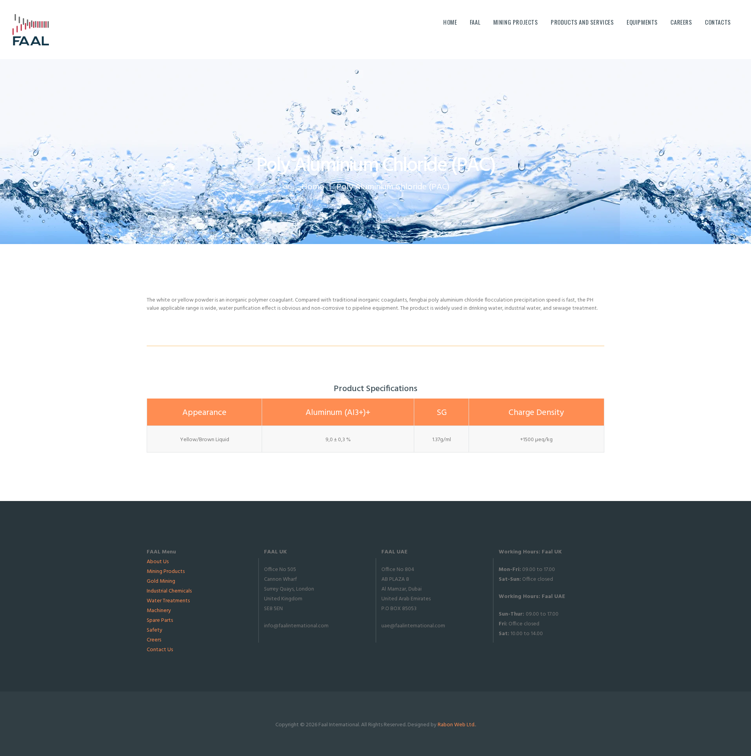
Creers (154, 640)
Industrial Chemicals (169, 591)
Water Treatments (168, 600)
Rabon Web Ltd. (456, 724)
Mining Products (166, 571)
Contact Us (160, 649)
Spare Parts (160, 620)
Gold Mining (161, 581)
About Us (158, 561)
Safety (154, 630)
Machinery (159, 610)
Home (313, 187)
